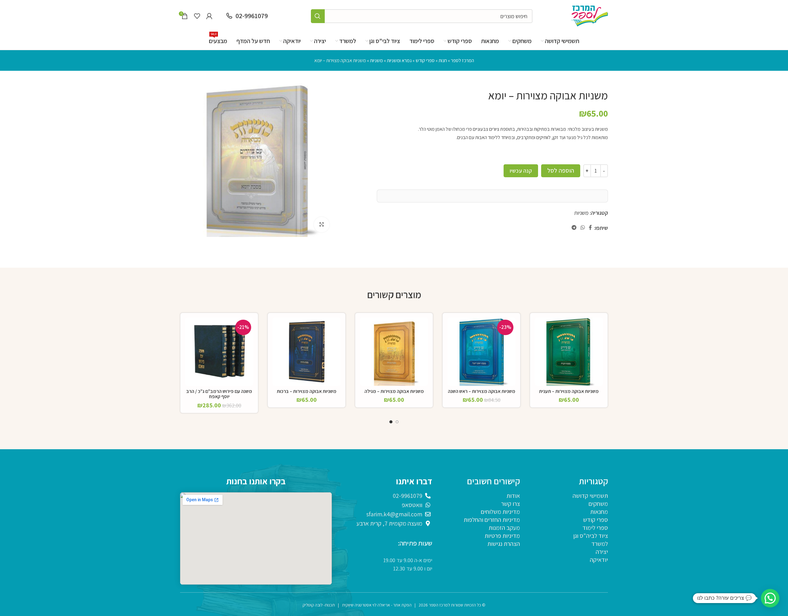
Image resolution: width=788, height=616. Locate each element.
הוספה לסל (560, 170)
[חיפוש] (318, 16)
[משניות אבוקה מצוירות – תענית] (569, 352)
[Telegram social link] (573, 228)
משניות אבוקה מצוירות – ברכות (306, 391)
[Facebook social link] (590, 228)
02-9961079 (251, 15)
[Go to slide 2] (390, 423)
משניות (376, 60)
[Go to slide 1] (397, 423)
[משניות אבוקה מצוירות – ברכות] (306, 352)
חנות (443, 60)
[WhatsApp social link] (582, 228)
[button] (770, 598)
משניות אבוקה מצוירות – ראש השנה (481, 391)
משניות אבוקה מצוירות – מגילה (394, 391)
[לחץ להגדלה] (321, 224)
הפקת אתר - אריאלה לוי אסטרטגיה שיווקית (377, 605)
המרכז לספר (462, 60)
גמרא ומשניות (399, 60)
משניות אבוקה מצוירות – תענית (569, 391)
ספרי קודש (425, 60)
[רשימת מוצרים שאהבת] (197, 16)
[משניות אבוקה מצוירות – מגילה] (394, 352)
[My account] (209, 16)
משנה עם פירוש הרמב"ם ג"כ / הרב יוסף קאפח (219, 394)
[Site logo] (589, 15)
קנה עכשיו (521, 170)
